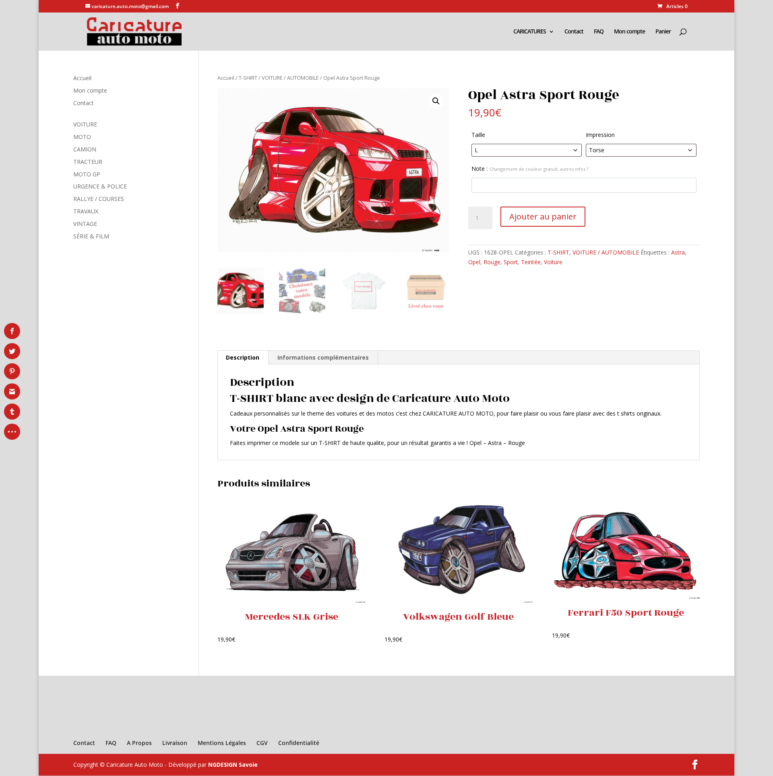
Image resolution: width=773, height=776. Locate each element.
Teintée (531, 262)
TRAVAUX (85, 211)
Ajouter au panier (543, 216)
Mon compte (629, 32)
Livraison (174, 743)
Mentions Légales (222, 743)
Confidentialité (298, 743)
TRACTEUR (87, 162)
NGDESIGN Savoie (233, 764)
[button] (436, 101)
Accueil (225, 77)
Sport (511, 262)
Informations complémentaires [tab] (323, 357)
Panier (663, 32)
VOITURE (85, 124)
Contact (573, 32)
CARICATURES (529, 32)
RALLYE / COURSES (98, 199)
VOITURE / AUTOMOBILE (290, 77)
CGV (262, 743)
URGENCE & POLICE (100, 186)
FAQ (599, 32)
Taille (478, 135)
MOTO (82, 137)
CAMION (84, 149)
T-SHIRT (248, 77)
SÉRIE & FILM (91, 236)
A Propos (139, 743)
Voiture (553, 262)
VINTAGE (85, 224)
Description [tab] (242, 357)
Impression (600, 135)
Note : (529, 168)
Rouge (492, 262)
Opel (474, 262)
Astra (678, 252)
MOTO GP (86, 174)
